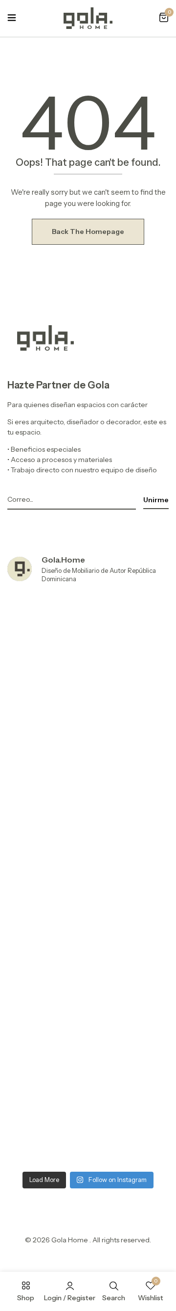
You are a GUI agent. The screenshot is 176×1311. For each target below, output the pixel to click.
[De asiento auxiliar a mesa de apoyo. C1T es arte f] (88, 736)
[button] (164, 18)
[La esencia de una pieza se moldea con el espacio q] (88, 831)
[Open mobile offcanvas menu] (11, 18)
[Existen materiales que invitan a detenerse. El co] (88, 927)
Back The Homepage (88, 231)
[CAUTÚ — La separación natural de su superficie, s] (88, 640)
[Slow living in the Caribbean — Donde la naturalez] (88, 1118)
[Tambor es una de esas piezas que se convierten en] (88, 1022)
